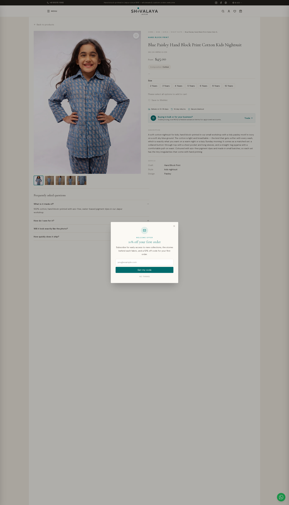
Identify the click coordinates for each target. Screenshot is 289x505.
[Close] (174, 226)
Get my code (145, 270)
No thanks (144, 276)
